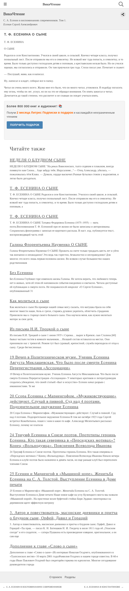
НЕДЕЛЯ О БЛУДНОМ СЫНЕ (38, 160)
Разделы (70, 577)
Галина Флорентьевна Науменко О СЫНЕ (49, 244)
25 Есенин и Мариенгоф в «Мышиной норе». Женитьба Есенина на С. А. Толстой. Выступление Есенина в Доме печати (63, 479)
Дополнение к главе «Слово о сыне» (44, 546)
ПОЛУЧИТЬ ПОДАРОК (24, 124)
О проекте (55, 577)
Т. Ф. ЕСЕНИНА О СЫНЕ (34, 188)
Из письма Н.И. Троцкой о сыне (39, 328)
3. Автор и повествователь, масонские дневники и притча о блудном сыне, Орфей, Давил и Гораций (64, 515)
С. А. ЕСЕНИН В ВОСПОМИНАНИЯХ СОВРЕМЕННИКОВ (34, 587)
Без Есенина (21, 272)
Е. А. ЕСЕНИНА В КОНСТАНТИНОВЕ (102, 587)
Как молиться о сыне (29, 300)
